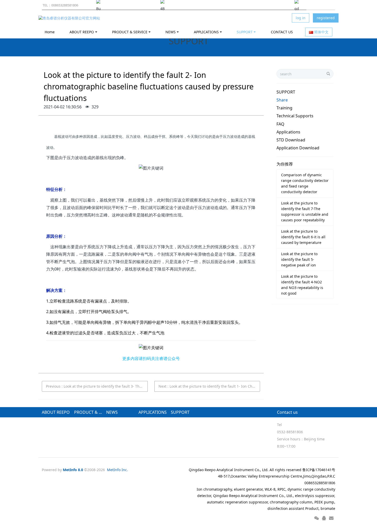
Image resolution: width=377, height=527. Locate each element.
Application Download (297, 148)
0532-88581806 (290, 431)
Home (50, 31)
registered (326, 17)
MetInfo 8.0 (73, 469)
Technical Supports (294, 116)
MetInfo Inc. (117, 469)
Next (209, 386)
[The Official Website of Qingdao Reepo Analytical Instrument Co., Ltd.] (69, 18)
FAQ (280, 124)
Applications (288, 132)
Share (282, 100)
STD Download (290, 140)
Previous (97, 386)
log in (300, 17)
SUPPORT (285, 92)
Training (284, 108)
